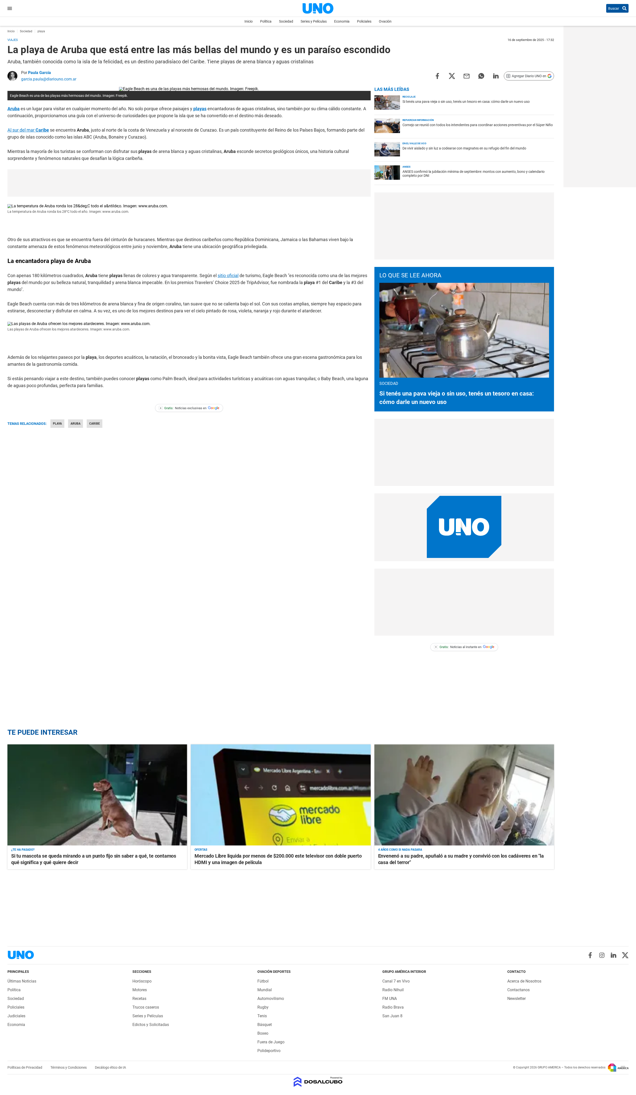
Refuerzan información (418, 120)
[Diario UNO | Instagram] (601, 955)
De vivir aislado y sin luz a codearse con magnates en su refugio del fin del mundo (464, 148)
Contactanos (518, 989)
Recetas (139, 998)
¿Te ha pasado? (23, 849)
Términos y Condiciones (68, 1067)
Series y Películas (314, 21)
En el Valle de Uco (414, 143)
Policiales (364, 21)
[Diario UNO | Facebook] (590, 955)
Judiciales (16, 1016)
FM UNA (389, 998)
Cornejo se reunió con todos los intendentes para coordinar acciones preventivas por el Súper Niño (477, 125)
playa (57, 423)
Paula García (39, 72)
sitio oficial (228, 275)
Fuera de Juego (270, 1042)
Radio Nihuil (393, 989)
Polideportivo (268, 1050)
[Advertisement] (189, 183)
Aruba (13, 108)
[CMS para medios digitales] (318, 1082)
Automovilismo (270, 998)
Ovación (385, 21)
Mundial (264, 989)
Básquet (264, 1024)
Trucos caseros (145, 1007)
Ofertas (201, 849)
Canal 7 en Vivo (396, 981)
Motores (139, 989)
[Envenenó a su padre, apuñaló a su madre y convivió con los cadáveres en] (464, 794)
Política (266, 21)
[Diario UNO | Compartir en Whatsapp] (481, 75)
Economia (342, 21)
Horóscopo (142, 981)
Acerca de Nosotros (524, 981)
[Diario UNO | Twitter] (625, 955)
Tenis (262, 1016)
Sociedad (286, 21)
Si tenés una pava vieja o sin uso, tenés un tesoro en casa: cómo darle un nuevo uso (466, 102)
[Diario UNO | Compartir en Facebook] (437, 75)
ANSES (406, 166)
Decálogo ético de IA (110, 1067)
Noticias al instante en (458, 647)
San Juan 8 (392, 1016)
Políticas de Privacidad (25, 1067)
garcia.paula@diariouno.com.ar (48, 79)
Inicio (248, 21)
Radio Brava (393, 1007)
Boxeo (262, 1033)
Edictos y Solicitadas (150, 1024)
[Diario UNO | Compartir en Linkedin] (496, 75)
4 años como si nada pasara (400, 849)
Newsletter (516, 998)
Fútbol (263, 981)
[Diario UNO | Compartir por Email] (467, 75)
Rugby (263, 1007)
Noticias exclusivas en (183, 408)
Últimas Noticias (21, 981)
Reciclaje (409, 96)
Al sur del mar (28, 130)
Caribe (94, 423)
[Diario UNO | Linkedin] (613, 955)
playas (199, 108)
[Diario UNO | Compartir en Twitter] (452, 75)
